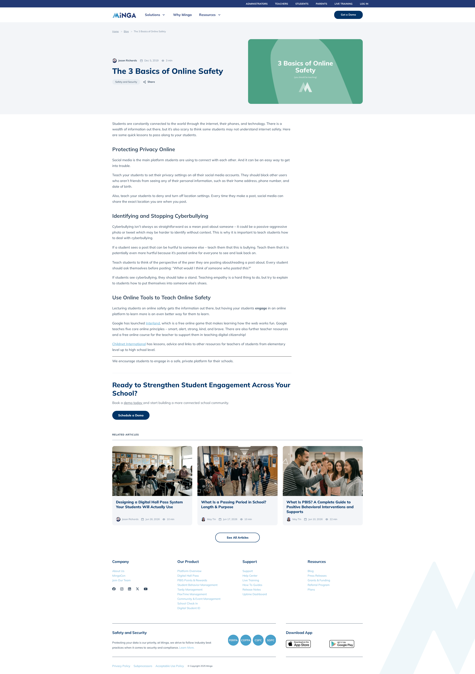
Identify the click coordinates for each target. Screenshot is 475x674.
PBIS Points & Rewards (192, 580)
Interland (153, 323)
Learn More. (186, 647)
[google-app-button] (346, 644)
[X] (137, 589)
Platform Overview (189, 571)
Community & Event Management (198, 599)
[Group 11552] (252, 640)
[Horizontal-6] (124, 15)
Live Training (251, 580)
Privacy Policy (121, 666)
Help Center (250, 575)
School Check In (187, 603)
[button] (163, 14)
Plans (311, 589)
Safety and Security (126, 81)
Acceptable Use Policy (169, 666)
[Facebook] (114, 589)
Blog (126, 31)
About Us (118, 571)
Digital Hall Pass (188, 575)
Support (248, 571)
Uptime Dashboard (255, 594)
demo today (133, 403)
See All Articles (237, 537)
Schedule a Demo (131, 415)
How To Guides (252, 585)
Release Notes (252, 589)
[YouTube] (146, 589)
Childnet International (129, 344)
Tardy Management (189, 589)
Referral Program (319, 585)
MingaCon (118, 575)
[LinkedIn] (129, 589)
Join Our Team (121, 580)
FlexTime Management (192, 594)
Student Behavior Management (197, 585)
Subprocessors (143, 666)
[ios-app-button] (302, 644)
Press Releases (317, 575)
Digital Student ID (188, 608)
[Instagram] (121, 589)
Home (115, 31)
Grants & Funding (319, 580)
